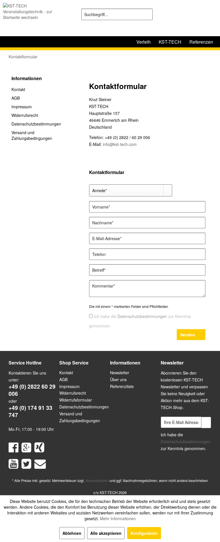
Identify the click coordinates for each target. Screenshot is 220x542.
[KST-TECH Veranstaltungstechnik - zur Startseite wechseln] (33, 18)
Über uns (118, 379)
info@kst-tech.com (120, 144)
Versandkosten (97, 480)
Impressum (21, 106)
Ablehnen (71, 533)
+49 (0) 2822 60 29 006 (32, 390)
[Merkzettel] (182, 14)
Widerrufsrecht (24, 115)
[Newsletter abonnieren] (206, 422)
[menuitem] (117, 14)
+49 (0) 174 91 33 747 (30, 411)
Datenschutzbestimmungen (36, 124)
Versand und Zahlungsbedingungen (31, 135)
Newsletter (119, 372)
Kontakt (18, 89)
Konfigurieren (144, 533)
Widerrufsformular (75, 400)
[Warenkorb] (211, 14)
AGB (15, 98)
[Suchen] (147, 14)
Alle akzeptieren (105, 533)
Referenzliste (122, 386)
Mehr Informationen (118, 518)
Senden (187, 334)
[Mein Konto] (197, 14)
